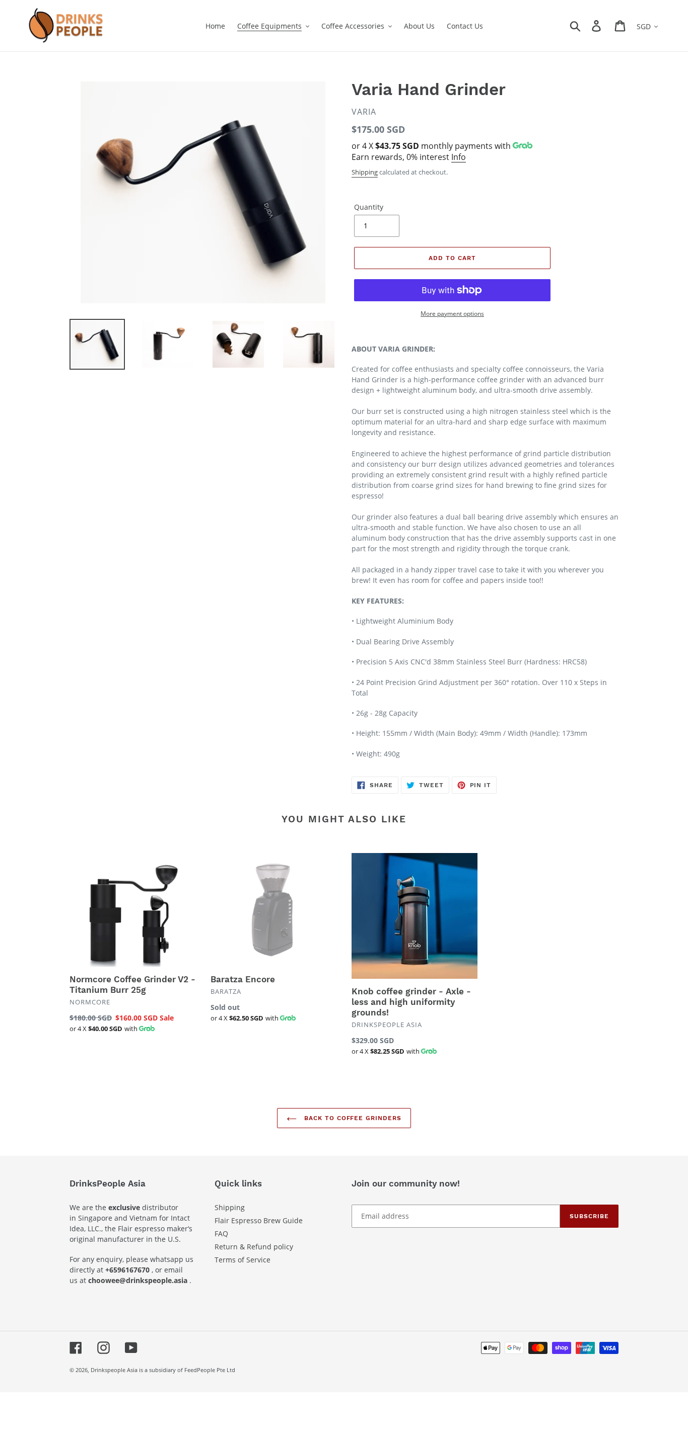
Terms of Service (242, 1259)
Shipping (365, 172)
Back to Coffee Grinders (351, 1118)
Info (458, 156)
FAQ (221, 1233)
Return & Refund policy (254, 1246)
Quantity (368, 207)
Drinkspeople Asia (114, 1370)
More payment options (452, 313)
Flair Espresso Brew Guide (259, 1220)
